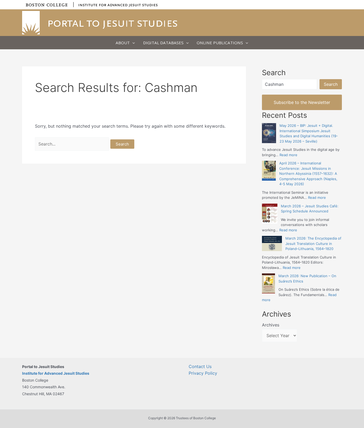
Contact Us (200, 366)
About (123, 42)
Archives (270, 325)
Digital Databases (163, 42)
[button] (132, 42)
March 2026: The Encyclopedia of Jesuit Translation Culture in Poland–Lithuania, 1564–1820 (313, 243)
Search (331, 84)
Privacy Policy (203, 373)
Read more (288, 155)
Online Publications (220, 42)
